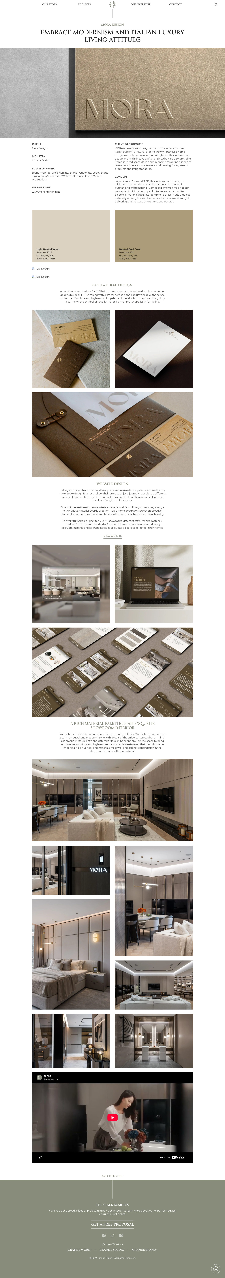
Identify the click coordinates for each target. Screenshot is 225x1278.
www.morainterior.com (46, 191)
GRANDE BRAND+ (144, 1250)
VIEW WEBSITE (112, 536)
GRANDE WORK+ (80, 1250)
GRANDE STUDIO (111, 1250)
